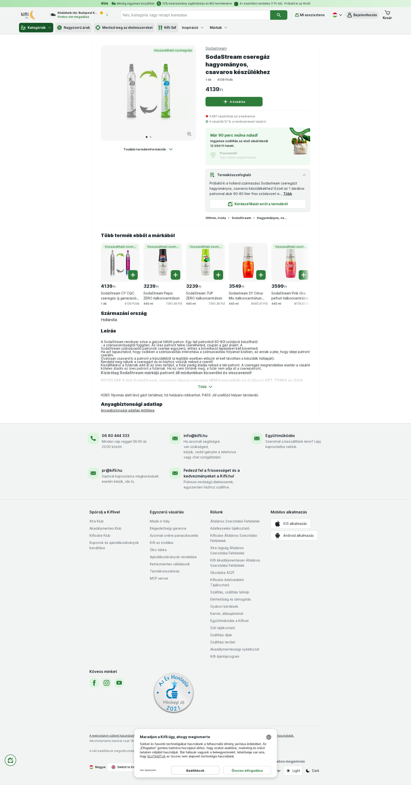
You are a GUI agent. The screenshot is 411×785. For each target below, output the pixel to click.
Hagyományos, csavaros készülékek (272, 218)
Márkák (216, 27)
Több (287, 194)
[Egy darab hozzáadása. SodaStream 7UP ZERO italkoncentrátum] (218, 275)
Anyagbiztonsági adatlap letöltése (128, 410)
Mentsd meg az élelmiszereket (127, 27)
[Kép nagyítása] (189, 134)
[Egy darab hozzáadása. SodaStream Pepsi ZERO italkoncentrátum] (175, 275)
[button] (362, 15)
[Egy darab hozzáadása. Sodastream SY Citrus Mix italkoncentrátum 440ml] (261, 275)
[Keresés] (278, 15)
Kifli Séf (170, 27)
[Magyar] (337, 15)
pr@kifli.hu (112, 470)
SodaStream (241, 218)
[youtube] (119, 683)
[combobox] (195, 15)
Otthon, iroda (216, 218)
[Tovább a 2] (150, 137)
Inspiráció (190, 27)
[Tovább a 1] (146, 137)
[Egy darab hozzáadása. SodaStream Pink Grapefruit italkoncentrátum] (303, 275)
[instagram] (106, 683)
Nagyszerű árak (77, 27)
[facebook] (94, 683)
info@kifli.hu (195, 435)
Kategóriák (37, 27)
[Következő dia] (187, 93)
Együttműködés (280, 435)
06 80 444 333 (115, 435)
